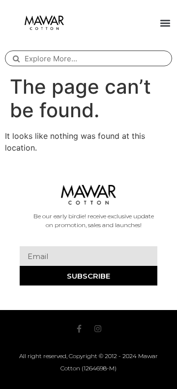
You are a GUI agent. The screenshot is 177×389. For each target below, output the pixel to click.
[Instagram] (98, 329)
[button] (165, 23)
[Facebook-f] (79, 329)
